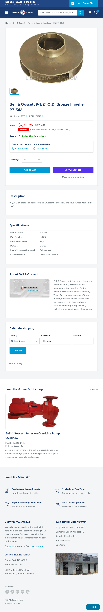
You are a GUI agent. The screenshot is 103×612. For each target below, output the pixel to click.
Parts (38, 23)
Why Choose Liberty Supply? (70, 527)
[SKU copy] (27, 116)
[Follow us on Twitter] (12, 592)
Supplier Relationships (66, 536)
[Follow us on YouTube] (22, 592)
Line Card (60, 545)
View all (94, 389)
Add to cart (30, 170)
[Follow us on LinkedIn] (28, 592)
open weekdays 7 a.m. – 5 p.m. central (22, 4)
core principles (37, 546)
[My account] (90, 12)
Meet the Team (63, 540)
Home (8, 23)
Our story (9, 546)
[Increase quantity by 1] (39, 159)
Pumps (30, 23)
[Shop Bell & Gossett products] (29, 288)
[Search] (80, 13)
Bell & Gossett (19, 23)
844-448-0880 (28, 2)
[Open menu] (6, 12)
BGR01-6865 (58, 23)
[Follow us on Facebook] (7, 592)
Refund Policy (15, 363)
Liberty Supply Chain (85, 3)
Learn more (86, 309)
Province (45, 335)
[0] (95, 12)
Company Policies (12, 603)
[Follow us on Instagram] (17, 592)
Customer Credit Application (70, 532)
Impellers (47, 23)
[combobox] (57, 13)
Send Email (41, 148)
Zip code (77, 335)
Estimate (18, 350)
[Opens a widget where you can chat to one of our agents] (93, 607)
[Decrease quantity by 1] (25, 159)
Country (13, 335)
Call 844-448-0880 (39, 129)
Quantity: (14, 159)
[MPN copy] (43, 116)
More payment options (73, 177)
